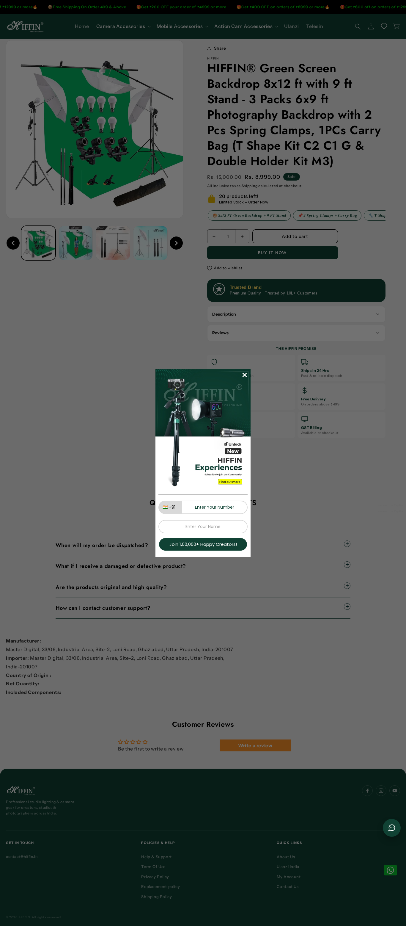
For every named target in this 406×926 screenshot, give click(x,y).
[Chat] (392, 828)
